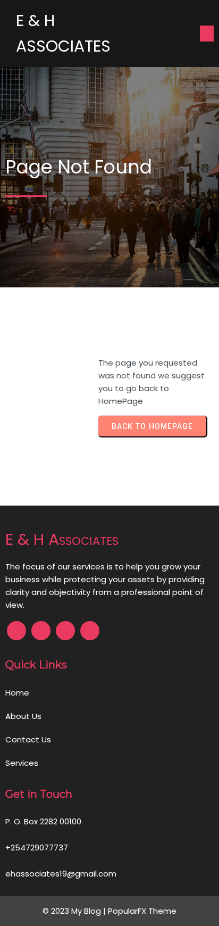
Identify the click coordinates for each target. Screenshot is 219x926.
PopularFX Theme (142, 910)
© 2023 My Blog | (75, 910)
